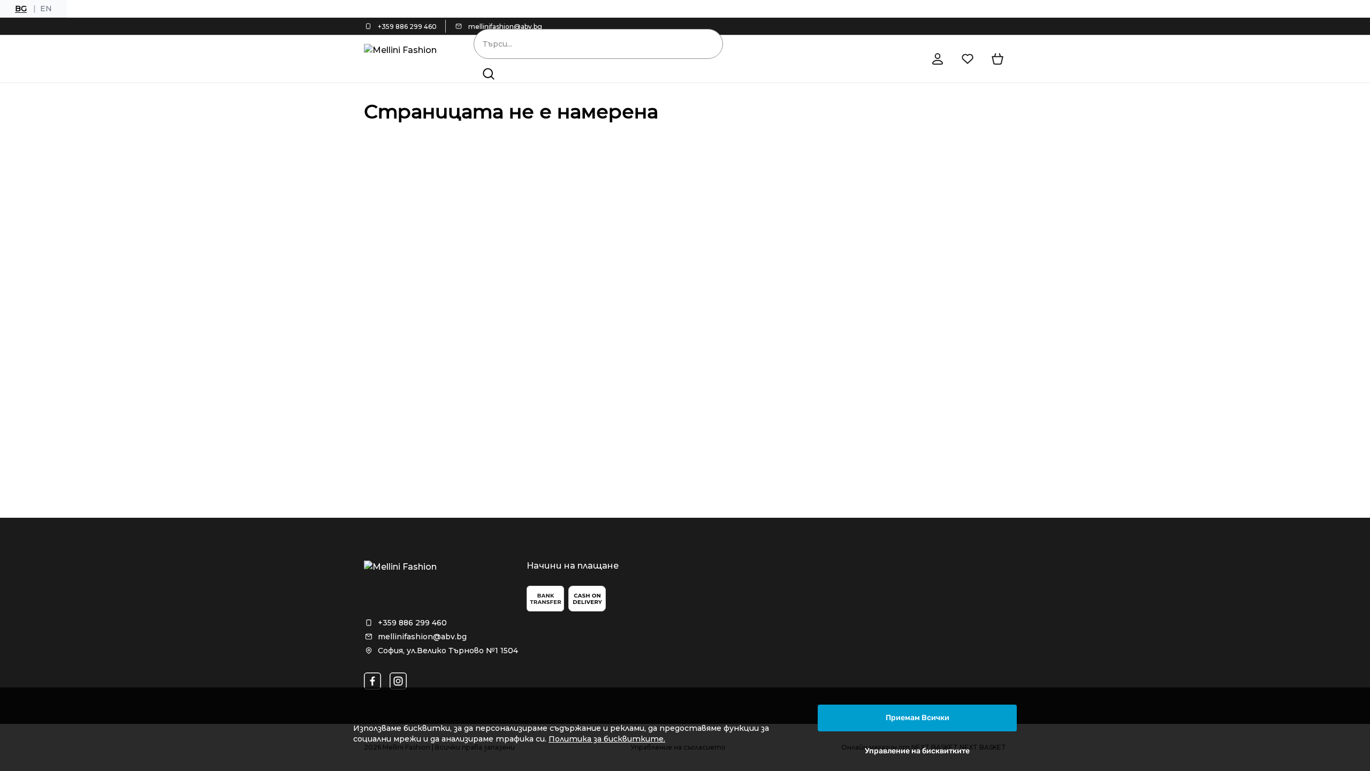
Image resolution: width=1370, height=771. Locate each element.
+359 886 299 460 (407, 26)
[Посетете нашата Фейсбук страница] (372, 681)
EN (46, 8)
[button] (489, 74)
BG (21, 8)
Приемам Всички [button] (917, 717)
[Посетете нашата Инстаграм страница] (398, 681)
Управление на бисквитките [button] (917, 750)
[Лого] (404, 58)
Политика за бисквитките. (607, 739)
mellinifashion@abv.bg (505, 26)
